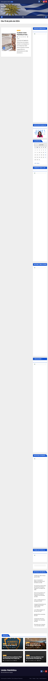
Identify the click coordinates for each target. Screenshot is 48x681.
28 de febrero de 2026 (31, 647)
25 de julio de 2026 (8, 647)
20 (45, 154)
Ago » (38, 163)
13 (45, 152)
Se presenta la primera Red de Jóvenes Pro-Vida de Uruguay (40, 587)
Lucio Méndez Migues (38, 609)
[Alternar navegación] (23, 17)
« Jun (35, 163)
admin (14, 647)
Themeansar (20, 678)
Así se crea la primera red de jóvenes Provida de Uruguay (39, 594)
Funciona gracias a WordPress (6, 678)
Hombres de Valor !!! (38, 575)
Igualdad (36, 614)
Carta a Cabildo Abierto (39, 599)
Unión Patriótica (8, 670)
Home (30, 678)
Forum (37, 678)
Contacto (33, 678)
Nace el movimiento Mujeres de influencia (33, 644)
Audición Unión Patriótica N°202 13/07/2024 (22, 34)
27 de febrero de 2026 (8, 660)
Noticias (18, 30)
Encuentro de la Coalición (39, 624)
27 (45, 157)
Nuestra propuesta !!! (43, 678)
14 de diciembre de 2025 (32, 660)
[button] (43, 16)
